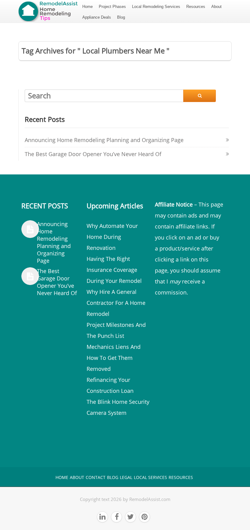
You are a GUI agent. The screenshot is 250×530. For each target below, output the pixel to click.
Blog (121, 17)
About (216, 6)
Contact (95, 477)
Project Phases (112, 6)
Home (87, 6)
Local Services (150, 477)
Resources (195, 6)
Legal (126, 477)
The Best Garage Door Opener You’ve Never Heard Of (93, 154)
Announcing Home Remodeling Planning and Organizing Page (104, 140)
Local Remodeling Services (156, 6)
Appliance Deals (96, 17)
